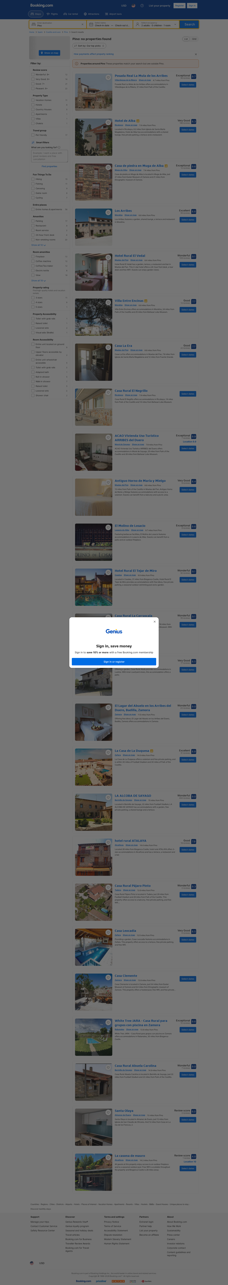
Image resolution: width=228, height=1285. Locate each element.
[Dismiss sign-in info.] (154, 621)
